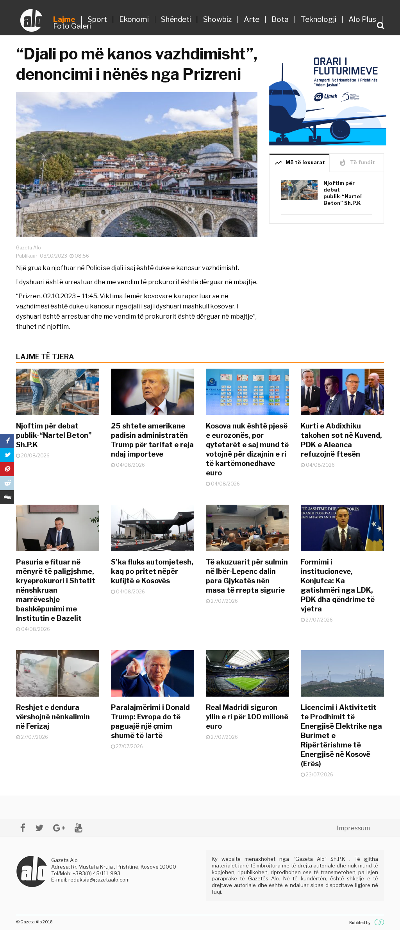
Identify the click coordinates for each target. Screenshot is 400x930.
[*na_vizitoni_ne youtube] (78, 828)
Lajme (64, 19)
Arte (251, 19)
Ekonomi (134, 19)
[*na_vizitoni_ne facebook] (22, 828)
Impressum (353, 828)
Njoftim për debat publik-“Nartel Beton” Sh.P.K (342, 193)
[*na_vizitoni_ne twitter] (39, 828)
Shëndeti (176, 19)
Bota (280, 19)
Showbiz (217, 19)
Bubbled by (359, 922)
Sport (97, 19)
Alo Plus (362, 19)
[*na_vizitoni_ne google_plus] (59, 828)
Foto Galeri (72, 26)
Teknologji (318, 19)
